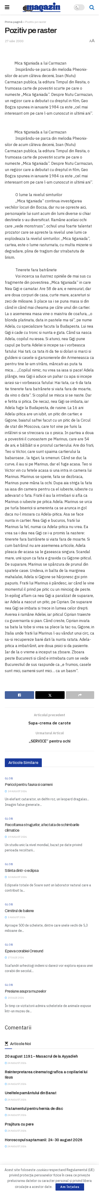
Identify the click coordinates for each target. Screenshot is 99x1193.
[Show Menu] (7, 7)
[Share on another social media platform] (80, 695)
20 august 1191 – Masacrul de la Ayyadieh (41, 1056)
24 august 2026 (16, 1063)
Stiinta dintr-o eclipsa (22, 870)
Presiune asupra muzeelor (25, 991)
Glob (9, 778)
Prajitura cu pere (19, 1124)
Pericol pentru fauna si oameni (28, 784)
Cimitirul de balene (19, 911)
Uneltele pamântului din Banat (30, 1093)
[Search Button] (91, 7)
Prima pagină (13, 22)
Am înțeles (69, 1187)
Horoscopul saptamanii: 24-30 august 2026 (43, 1140)
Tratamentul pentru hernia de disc (34, 1109)
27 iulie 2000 (14, 41)
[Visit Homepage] (42, 7)
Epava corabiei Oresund (24, 951)
